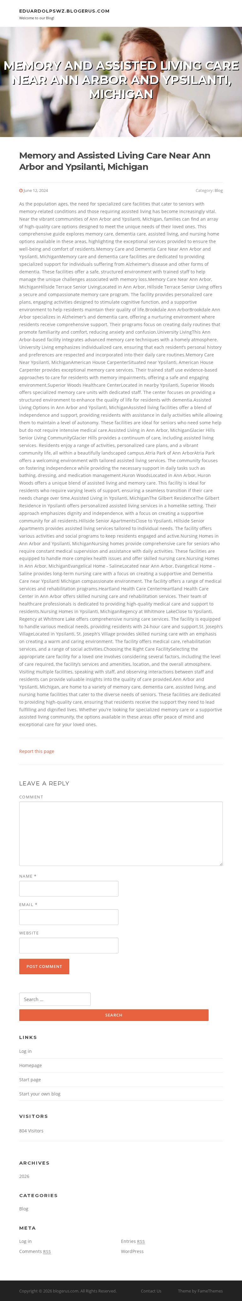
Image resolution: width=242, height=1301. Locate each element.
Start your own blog (39, 1094)
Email (28, 904)
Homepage (30, 1065)
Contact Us (151, 1291)
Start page (30, 1080)
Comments (35, 1251)
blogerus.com (65, 1291)
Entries (133, 1241)
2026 (24, 1176)
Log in (25, 1051)
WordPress (132, 1251)
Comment (31, 797)
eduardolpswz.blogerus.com (64, 11)
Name (28, 876)
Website (29, 933)
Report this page (36, 751)
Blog (219, 190)
